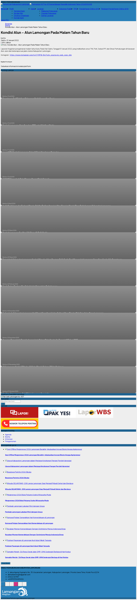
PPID (76, 9)
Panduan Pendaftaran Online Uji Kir (115, 9)
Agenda (8, 434)
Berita (7, 25)
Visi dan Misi (18, 13)
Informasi (8, 439)
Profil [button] (11, 9)
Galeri (33, 9)
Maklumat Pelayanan (49, 11)
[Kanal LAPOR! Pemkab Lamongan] (7, 585)
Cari (3, 404)
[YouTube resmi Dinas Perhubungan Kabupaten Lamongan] (24, 585)
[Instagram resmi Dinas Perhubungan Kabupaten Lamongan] (16, 585)
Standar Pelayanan (48, 13)
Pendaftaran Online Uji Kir (89, 9)
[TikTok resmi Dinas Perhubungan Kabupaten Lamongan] (20, 585)
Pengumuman (10, 441)
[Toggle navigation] (2, 7)
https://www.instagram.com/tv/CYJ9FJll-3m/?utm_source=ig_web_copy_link (41, 55)
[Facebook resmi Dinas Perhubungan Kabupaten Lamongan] (11, 585)
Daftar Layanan (47, 15)
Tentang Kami (19, 11)
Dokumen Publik (65, 9)
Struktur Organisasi (21, 15)
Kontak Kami (19, 18)
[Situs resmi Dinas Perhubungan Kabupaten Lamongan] (3, 585)
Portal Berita (5, 563)
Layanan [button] (40, 9)
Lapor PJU (5, 20)
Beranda (4, 9)
